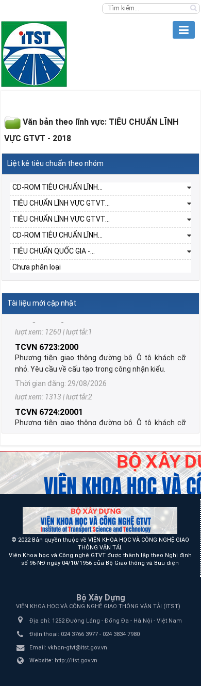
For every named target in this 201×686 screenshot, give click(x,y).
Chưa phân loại (36, 267)
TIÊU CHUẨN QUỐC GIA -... (53, 251)
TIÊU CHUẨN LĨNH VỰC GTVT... (61, 203)
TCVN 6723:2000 (46, 340)
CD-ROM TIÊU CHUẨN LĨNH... (57, 187)
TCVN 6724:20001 (49, 405)
